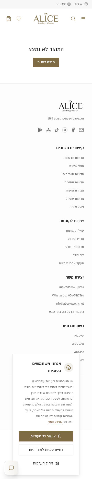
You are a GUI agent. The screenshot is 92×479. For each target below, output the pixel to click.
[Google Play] (40, 130)
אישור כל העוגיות (43, 436)
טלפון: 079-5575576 (71, 287)
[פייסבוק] (73, 130)
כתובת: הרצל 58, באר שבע (66, 311)
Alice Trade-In (74, 247)
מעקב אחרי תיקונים (71, 263)
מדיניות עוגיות (75, 198)
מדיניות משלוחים (73, 174)
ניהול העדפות (43, 463)
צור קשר (78, 255)
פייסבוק (79, 335)
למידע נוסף (55, 422)
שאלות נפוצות (75, 230)
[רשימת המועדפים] (19, 18)
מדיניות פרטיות (74, 158)
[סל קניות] (8, 18)
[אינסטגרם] (64, 130)
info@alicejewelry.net (69, 303)
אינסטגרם (78, 343)
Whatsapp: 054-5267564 (68, 295)
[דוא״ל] (81, 130)
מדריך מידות (76, 238)
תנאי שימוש (76, 166)
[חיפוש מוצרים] (73, 18)
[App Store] (48, 130)
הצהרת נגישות (75, 190)
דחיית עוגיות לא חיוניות (46, 449)
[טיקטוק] (56, 130)
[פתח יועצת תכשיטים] (11, 468)
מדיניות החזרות (74, 182)
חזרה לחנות (46, 62)
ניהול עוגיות (77, 207)
